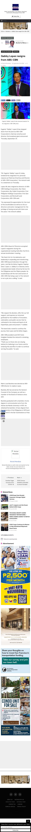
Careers (20, 804)
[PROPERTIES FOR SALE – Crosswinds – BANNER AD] (15, 735)
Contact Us (12, 804)
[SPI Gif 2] (15, 29)
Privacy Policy (21, 806)
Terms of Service (10, 806)
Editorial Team (21, 802)
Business (16, 51)
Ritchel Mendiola (6, 63)
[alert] (15, 539)
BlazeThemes (15, 812)
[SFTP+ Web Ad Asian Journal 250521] (15, 672)
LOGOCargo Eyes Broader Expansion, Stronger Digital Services (17, 497)
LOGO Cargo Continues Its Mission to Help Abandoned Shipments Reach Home (19, 526)
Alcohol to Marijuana (16, 43)
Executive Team (10, 802)
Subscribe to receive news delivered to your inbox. (15, 824)
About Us (9, 799)
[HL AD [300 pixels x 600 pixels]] (15, 604)
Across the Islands (7, 51)
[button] (4, 421)
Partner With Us (19, 799)
